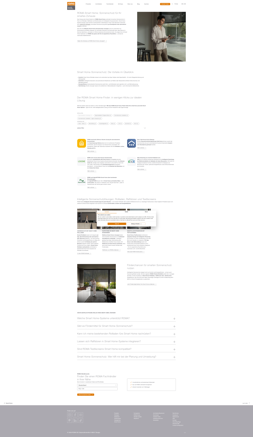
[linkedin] (75, 420)
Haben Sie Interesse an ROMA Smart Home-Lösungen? (91, 41)
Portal (176, 4)
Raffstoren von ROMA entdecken (110, 250)
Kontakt (175, 420)
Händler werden (138, 416)
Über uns (130, 4)
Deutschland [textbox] (82, 385)
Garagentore (117, 420)
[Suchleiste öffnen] (172, 4)
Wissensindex (176, 423)
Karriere (146, 4)
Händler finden (165, 4)
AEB (174, 418)
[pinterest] (69, 420)
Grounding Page (177, 422)
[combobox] (97, 385)
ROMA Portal (137, 415)
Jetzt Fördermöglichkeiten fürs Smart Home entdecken (141, 284)
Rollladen (116, 415)
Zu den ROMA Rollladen (83, 253)
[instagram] (69, 415)
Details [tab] (126, 211)
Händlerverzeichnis (158, 418)
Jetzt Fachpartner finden (85, 394)
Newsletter (156, 420)
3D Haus (120, 4)
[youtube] (80, 415)
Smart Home (117, 422)
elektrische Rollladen (85, 24)
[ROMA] (71, 6)
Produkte (88, 4)
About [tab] (146, 211)
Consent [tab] (107, 211)
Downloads (156, 415)
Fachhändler (110, 4)
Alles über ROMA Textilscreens (135, 251)
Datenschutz (176, 416)
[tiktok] (80, 420)
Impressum (175, 415)
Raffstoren (117, 416)
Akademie (136, 418)
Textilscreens (117, 418)
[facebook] (75, 415)
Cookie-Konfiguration (178, 425)
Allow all (117, 223)
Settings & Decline (135, 223)
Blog (138, 4)
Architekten (98, 4)
